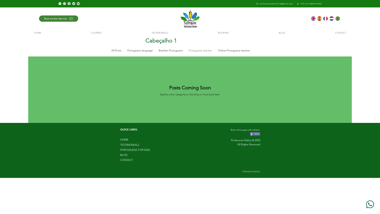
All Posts (116, 50)
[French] (325, 18)
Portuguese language (140, 50)
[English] (313, 18)
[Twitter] (73, 3)
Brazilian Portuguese (171, 50)
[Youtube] (78, 3)
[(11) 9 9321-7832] (370, 204)
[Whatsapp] (59, 3)
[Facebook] (69, 3)
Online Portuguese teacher (234, 50)
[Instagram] (64, 3)
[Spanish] (319, 18)
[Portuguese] (338, 18)
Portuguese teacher (200, 50)
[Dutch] (331, 18)
